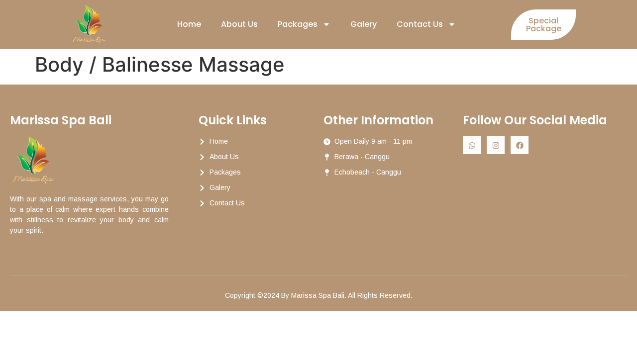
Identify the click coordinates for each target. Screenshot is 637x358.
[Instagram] (496, 145)
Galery (363, 24)
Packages (298, 24)
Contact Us (420, 24)
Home (189, 24)
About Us (239, 24)
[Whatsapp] (472, 145)
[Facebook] (520, 145)
